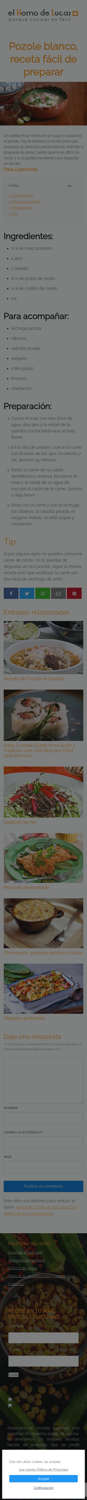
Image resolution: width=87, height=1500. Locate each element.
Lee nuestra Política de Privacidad (43, 1470)
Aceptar (43, 1479)
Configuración (44, 1488)
